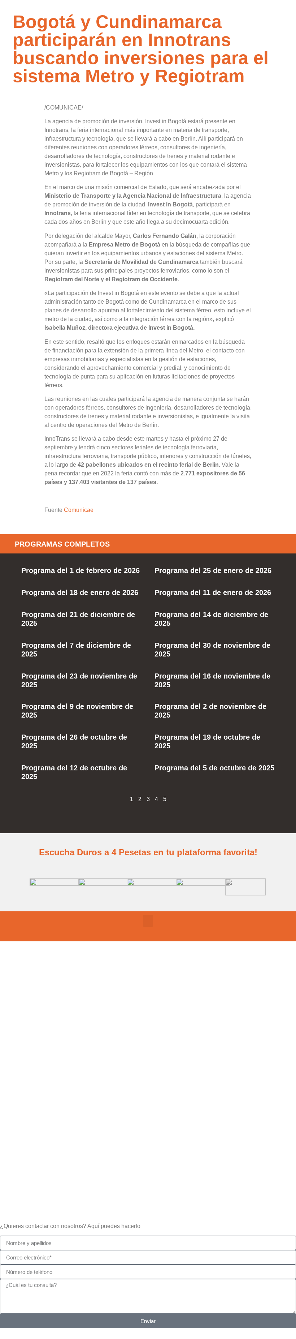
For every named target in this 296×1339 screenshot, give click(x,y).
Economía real (148, 1013)
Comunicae (78, 510)
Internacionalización (148, 1168)
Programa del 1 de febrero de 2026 (80, 570)
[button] (148, 921)
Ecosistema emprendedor (148, 1065)
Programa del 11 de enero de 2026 (212, 592)
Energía (148, 1116)
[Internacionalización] (148, 1145)
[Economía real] (148, 990)
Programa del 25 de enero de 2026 (212, 570)
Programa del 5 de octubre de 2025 (214, 768)
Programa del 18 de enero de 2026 (79, 592)
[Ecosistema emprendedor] (148, 1042)
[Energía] (148, 1094)
